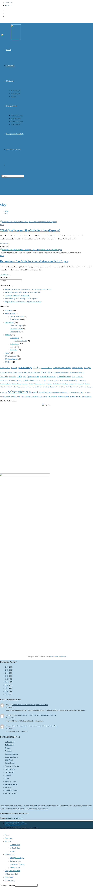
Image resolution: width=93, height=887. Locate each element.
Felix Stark (30, 380)
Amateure (8, 310)
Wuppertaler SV (86, 396)
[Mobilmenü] (2, 185)
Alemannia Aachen (46, 368)
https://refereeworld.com (58, 657)
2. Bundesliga (14, 344)
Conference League (16, 329)
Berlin (25, 372)
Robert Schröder (81, 387)
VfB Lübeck (34, 396)
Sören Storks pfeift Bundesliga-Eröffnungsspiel (21, 299)
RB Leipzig (46, 387)
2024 (6, 673)
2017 (6, 694)
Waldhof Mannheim (63, 396)
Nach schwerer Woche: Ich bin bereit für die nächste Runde (37, 726)
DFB (19, 376)
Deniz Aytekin (4, 377)
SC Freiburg (3, 392)
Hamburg (65, 384)
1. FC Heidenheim (5, 368)
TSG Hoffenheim (5, 396)
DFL (24, 377)
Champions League (16, 326)
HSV (1, 387)
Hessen (87, 384)
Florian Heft (59, 380)
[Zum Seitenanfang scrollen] (0, 830)
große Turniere (10, 313)
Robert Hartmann (71, 387)
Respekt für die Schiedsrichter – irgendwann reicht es (23, 302)
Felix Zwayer (39, 380)
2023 (6, 676)
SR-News (8, 362)
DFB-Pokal (13, 350)
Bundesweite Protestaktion (77, 372)
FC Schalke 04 (4, 380)
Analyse (87, 367)
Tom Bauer (87, 392)
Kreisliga (16, 387)
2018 (6, 691)
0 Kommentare (5, 275)
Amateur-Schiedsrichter (62, 368)
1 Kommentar (4, 244)
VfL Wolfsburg (52, 396)
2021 (6, 682)
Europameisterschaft (17, 316)
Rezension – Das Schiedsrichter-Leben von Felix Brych (34, 261)
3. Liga (12, 347)
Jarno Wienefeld (8, 387)
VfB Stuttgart (43, 396)
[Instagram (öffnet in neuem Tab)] (5, 16)
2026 (6, 667)
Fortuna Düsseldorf (69, 381)
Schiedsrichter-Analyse (39, 392)
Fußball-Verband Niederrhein (37, 384)
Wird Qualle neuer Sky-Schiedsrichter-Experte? (30, 230)
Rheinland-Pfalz (60, 387)
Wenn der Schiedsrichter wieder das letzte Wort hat (22, 292)
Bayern (21, 372)
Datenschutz (8, 2)
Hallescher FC (57, 384)
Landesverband (26, 387)
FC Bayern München (77, 376)
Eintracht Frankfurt (64, 377)
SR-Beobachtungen (11, 359)
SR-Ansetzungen (10, 356)
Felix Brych (20, 380)
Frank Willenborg (81, 380)
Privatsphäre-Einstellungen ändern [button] (14, 822)
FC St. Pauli (12, 381)
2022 (6, 679)
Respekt (52, 387)
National (8, 335)
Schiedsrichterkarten (74, 392)
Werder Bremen (75, 396)
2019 (6, 688)
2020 (6, 685)
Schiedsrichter (18, 392)
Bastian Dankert (12, 372)
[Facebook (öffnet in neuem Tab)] (5, 13)
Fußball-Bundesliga (5, 384)
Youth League (15, 867)
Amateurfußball (77, 368)
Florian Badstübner (49, 380)
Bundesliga (46, 372)
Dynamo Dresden (33, 377)
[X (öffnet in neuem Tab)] (5, 10)
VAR (22, 396)
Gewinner (49, 384)
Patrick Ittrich (37, 387)
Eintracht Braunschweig (48, 377)
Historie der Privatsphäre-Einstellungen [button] (16, 823)
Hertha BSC (81, 384)
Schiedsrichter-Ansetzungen (59, 392)
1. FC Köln (14, 368)
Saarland (89, 387)
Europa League (15, 332)
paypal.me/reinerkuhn (14, 818)
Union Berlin (15, 396)
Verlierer (28, 396)
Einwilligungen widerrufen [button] (12, 825)
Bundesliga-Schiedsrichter (61, 372)
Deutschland (12, 377)
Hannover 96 (72, 384)
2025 (6, 670)
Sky (6, 213)
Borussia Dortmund (34, 372)
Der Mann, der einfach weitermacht (17, 296)
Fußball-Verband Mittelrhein (20, 384)
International (9, 323)
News (2, 225)
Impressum (8, 5)
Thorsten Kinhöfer (21, 341)
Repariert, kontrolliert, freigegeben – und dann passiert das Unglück (28, 289)
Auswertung (3, 372)
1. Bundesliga (14, 338)
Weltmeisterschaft (16, 320)
